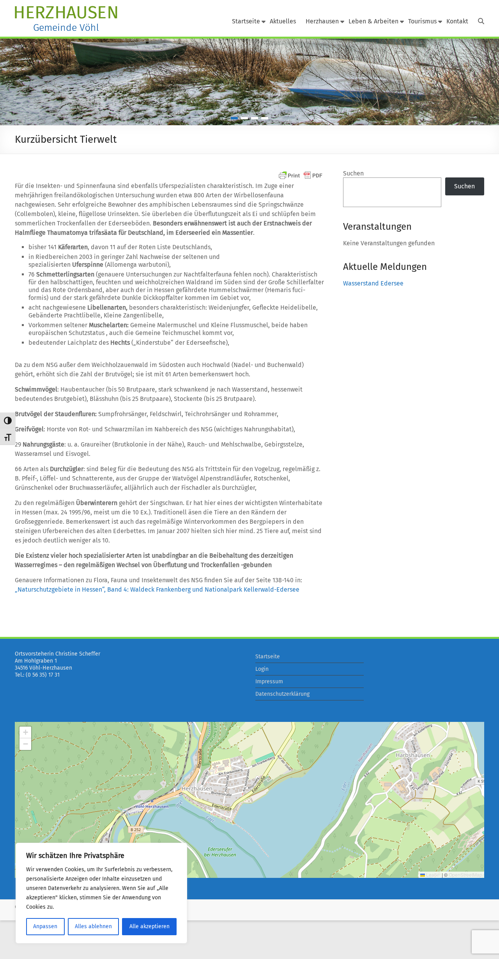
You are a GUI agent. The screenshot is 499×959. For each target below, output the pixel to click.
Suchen (353, 173)
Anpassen (45, 926)
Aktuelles (283, 21)
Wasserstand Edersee (373, 283)
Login (262, 669)
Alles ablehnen (93, 926)
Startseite (246, 21)
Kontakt (457, 21)
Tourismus (422, 21)
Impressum (269, 681)
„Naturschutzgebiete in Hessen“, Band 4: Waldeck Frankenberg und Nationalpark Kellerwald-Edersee (157, 589)
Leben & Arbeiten (373, 21)
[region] (101, 893)
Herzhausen (322, 21)
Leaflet (433, 874)
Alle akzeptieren (149, 926)
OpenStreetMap (465, 874)
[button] (25, 732)
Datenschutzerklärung (282, 694)
